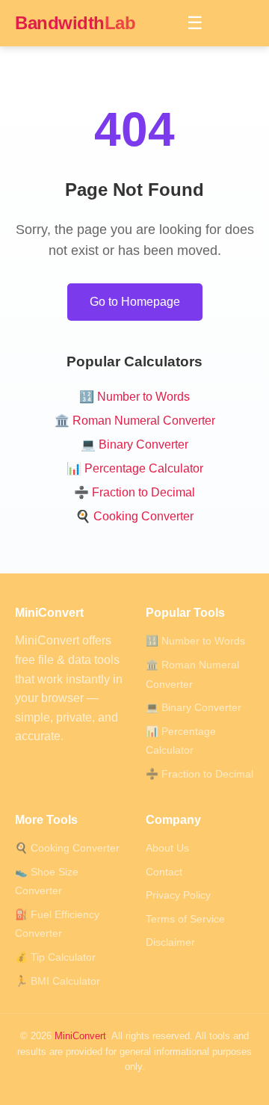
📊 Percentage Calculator (135, 468)
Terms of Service (185, 919)
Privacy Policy (178, 895)
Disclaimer (170, 942)
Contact (164, 872)
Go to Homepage (135, 301)
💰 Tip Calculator (55, 957)
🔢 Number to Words (134, 396)
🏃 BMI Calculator (57, 981)
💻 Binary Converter (134, 444)
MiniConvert (80, 1035)
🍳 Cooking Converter (134, 516)
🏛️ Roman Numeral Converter (135, 420)
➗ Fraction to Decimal (134, 492)
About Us (167, 848)
